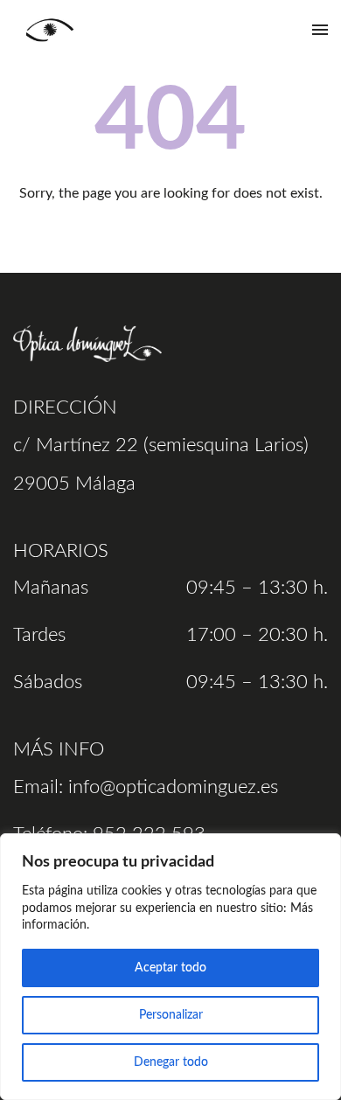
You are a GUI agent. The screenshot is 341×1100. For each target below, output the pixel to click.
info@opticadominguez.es (173, 787)
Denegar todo (171, 1062)
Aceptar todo (170, 968)
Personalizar (171, 1015)
